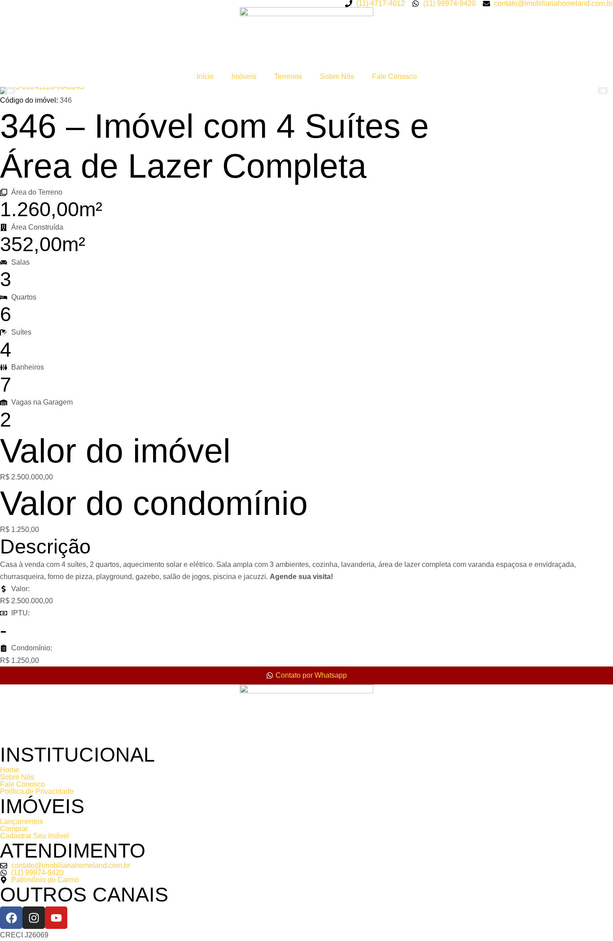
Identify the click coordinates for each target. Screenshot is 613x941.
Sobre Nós (337, 76)
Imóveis (244, 76)
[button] (10, 90)
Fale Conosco (394, 76)
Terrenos (288, 76)
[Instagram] (33, 917)
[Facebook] (11, 917)
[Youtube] (56, 917)
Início (205, 76)
